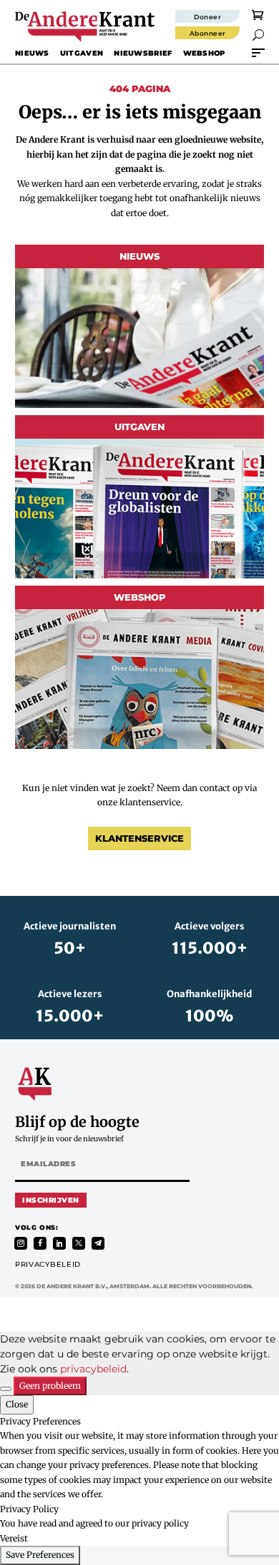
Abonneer (208, 33)
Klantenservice (139, 838)
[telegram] (98, 1243)
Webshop (204, 53)
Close (17, 1404)
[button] (258, 35)
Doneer (207, 17)
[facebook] (40, 1243)
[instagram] (20, 1243)
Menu (258, 52)
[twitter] (78, 1243)
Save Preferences (40, 1554)
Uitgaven (81, 53)
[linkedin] (59, 1243)
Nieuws (32, 53)
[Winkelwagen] (258, 14)
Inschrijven (50, 1200)
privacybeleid (93, 1368)
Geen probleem (50, 1385)
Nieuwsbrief (143, 53)
